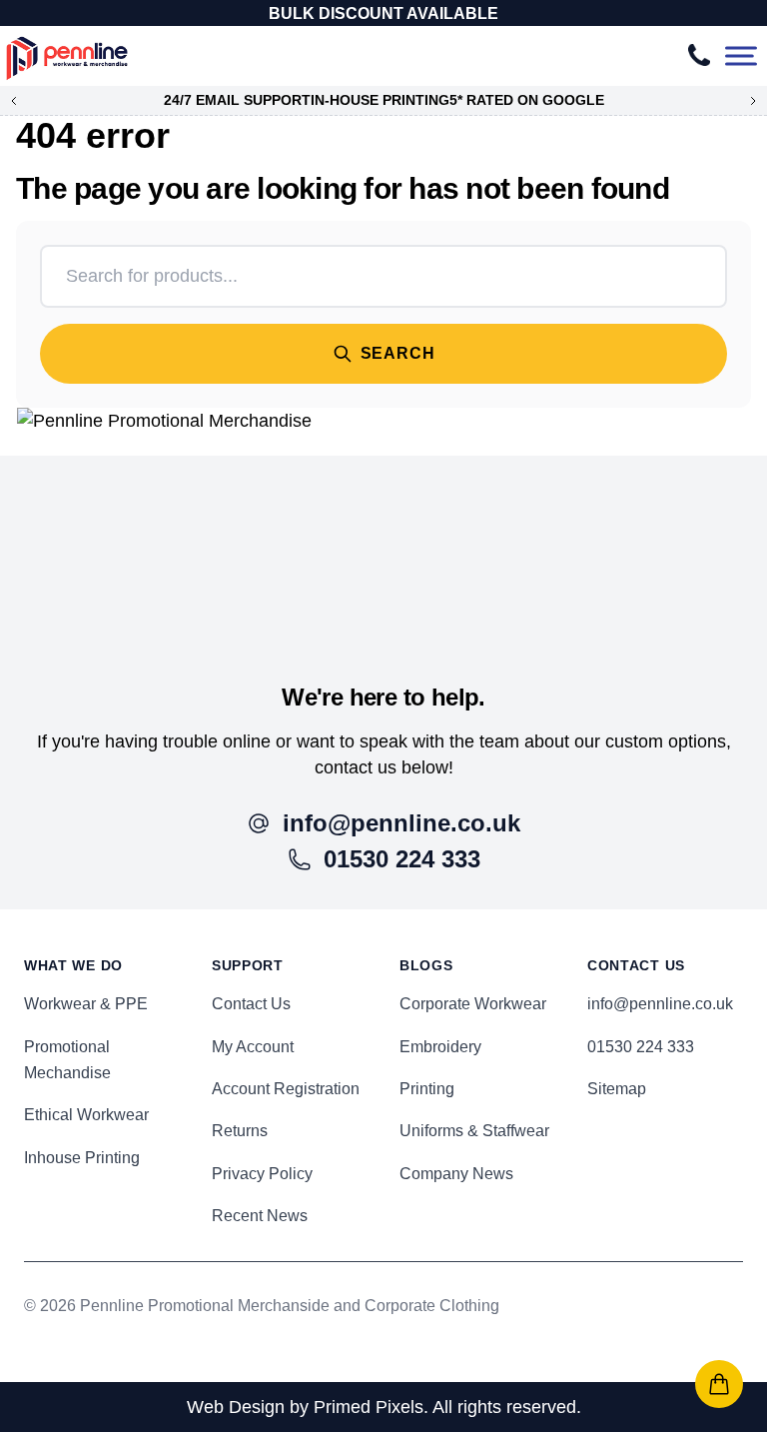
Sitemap (616, 1088)
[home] (383, 545)
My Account (253, 1046)
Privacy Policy (262, 1173)
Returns (240, 1130)
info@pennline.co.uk (660, 1003)
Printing (426, 1088)
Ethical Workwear (86, 1114)
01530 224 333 (640, 1046)
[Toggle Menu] (741, 56)
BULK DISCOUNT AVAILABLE (383, 13)
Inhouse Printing (82, 1157)
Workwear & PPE (86, 1003)
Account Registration (286, 1088)
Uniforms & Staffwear (474, 1130)
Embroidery (440, 1046)
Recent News (260, 1215)
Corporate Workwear (472, 1003)
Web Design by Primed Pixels (305, 1407)
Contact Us (251, 1003)
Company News (456, 1173)
